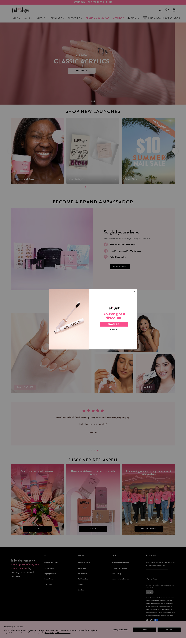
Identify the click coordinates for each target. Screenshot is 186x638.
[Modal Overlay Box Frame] (93, 319)
